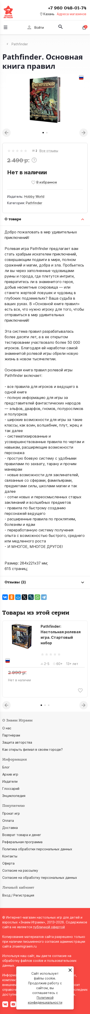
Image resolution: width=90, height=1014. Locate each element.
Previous (6, 133)
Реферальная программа (22, 842)
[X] (24, 597)
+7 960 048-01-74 (67, 8)
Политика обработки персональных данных (37, 849)
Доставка (10, 828)
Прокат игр (11, 813)
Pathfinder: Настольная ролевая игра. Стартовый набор (61, 634)
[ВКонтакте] (5, 597)
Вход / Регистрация (18, 895)
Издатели (10, 781)
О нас (6, 728)
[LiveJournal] (31, 597)
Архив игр (10, 774)
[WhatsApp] (37, 597)
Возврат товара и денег (21, 835)
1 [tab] (43, 132)
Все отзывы (48, 151)
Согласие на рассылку (20, 870)
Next (83, 133)
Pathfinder (34, 203)
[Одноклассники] (11, 597)
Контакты (9, 856)
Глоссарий (10, 789)
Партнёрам (11, 735)
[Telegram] (44, 597)
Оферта (8, 863)
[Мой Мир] (18, 597)
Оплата (8, 820)
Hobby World (34, 196)
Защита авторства (17, 742)
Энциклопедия (13, 796)
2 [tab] (47, 132)
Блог (6, 767)
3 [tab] (48, 705)
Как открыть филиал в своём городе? (32, 749)
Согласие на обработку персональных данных (39, 877)
